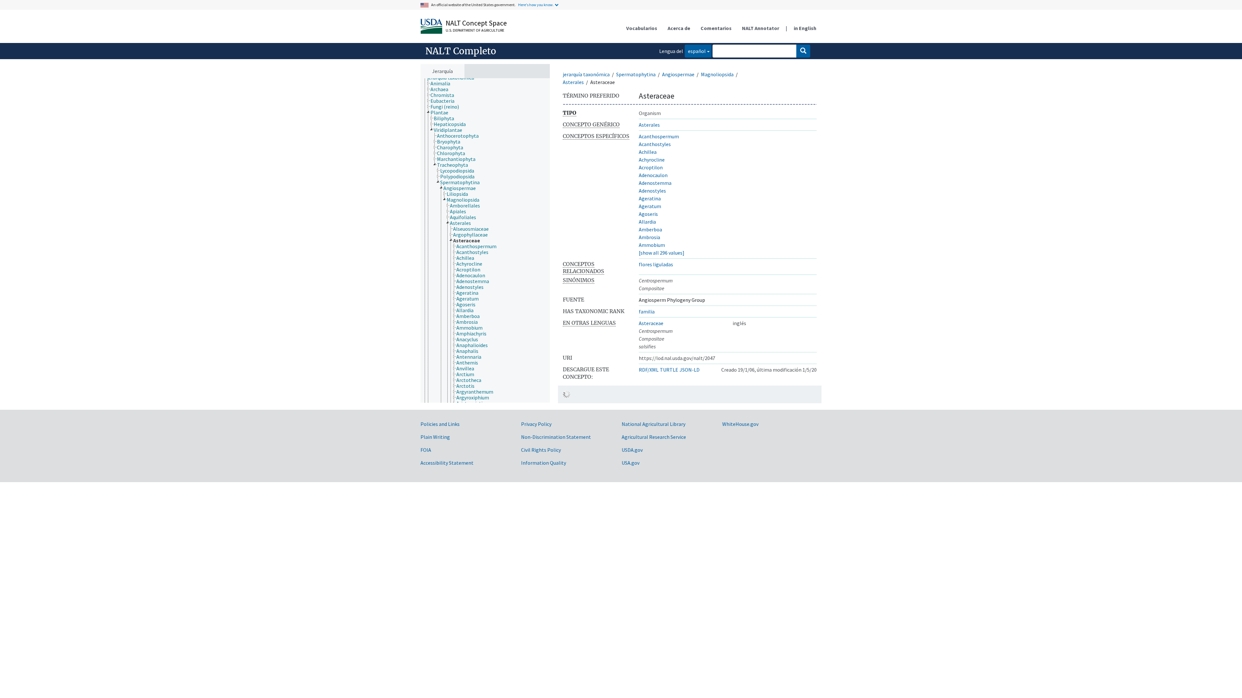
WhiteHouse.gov (740, 424)
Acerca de (679, 28)
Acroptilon (651, 167)
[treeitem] (443, 83)
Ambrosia (649, 237)
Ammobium (652, 245)
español (695, 51)
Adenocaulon (653, 175)
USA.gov (630, 463)
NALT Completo (460, 51)
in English (805, 28)
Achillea (648, 152)
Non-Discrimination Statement (556, 437)
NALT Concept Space (476, 22)
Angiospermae (678, 74)
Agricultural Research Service (654, 437)
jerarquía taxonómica (586, 74)
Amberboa (650, 229)
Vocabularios (641, 28)
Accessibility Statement (447, 463)
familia (647, 311)
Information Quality (543, 463)
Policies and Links (440, 424)
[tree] (485, 240)
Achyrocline (652, 159)
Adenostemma (655, 183)
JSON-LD (690, 369)
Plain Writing (435, 437)
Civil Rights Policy (541, 450)
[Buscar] (803, 51)
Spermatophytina (636, 74)
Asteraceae (651, 323)
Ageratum (650, 206)
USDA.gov (632, 450)
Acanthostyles (655, 144)
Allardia (647, 221)
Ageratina (650, 198)
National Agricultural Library (653, 424)
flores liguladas (656, 264)
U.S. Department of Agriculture (475, 30)
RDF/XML (649, 369)
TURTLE (669, 369)
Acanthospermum (659, 136)
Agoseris (648, 214)
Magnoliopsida (717, 74)
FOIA (425, 450)
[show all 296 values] (661, 252)
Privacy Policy (536, 424)
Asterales (573, 82)
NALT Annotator (760, 28)
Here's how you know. (536, 4)
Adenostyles (652, 190)
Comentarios (716, 28)
